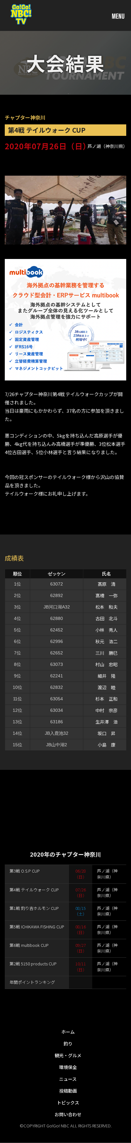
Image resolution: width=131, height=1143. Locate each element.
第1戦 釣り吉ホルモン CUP (34, 908)
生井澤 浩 (106, 722)
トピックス (68, 1102)
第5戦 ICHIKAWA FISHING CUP (37, 927)
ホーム (68, 1032)
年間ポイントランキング (32, 982)
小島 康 (106, 744)
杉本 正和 (106, 699)
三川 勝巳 (106, 653)
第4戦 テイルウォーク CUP (34, 890)
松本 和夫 (106, 607)
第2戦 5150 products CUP (33, 964)
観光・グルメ (68, 1055)
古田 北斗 (106, 618)
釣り (68, 1043)
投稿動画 (68, 1091)
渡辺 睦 (106, 687)
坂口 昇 (106, 733)
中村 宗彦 (106, 710)
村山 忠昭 (106, 664)
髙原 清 (106, 584)
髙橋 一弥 (106, 595)
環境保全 (68, 1067)
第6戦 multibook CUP (29, 945)
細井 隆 (106, 676)
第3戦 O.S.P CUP (25, 871)
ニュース (68, 1079)
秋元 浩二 (106, 641)
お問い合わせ (68, 1114)
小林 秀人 (106, 630)
